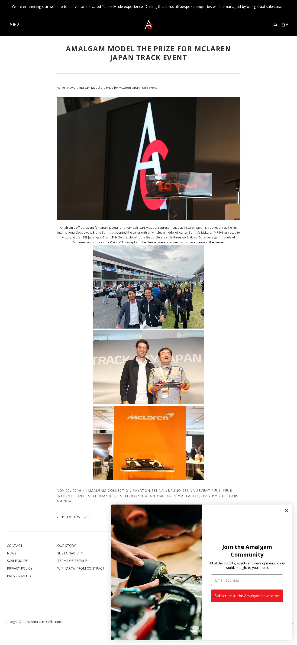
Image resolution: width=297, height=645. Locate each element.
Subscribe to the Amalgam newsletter (247, 595)
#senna (64, 501)
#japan (148, 496)
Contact (15, 545)
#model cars (225, 496)
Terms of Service (72, 560)
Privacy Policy (19, 568)
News (11, 553)
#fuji (216, 490)
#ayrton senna (148, 490)
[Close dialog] (286, 510)
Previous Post (76, 517)
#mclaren (166, 496)
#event (203, 490)
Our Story (66, 545)
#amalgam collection (108, 490)
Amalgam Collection (46, 621)
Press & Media (19, 576)
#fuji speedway (124, 496)
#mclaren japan (194, 496)
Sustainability (70, 553)
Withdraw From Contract (80, 568)
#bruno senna (180, 490)
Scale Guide (17, 560)
